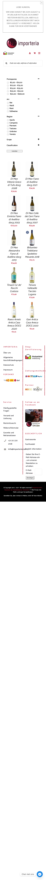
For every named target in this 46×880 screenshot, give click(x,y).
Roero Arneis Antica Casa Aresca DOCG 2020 (14, 324)
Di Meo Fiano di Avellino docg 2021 (32, 182)
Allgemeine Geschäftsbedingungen (12, 359)
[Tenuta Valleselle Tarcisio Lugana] (32, 268)
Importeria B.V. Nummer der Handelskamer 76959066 (23, 489)
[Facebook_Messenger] (40, 874)
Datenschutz (8, 365)
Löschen (14, 151)
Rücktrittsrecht (9, 423)
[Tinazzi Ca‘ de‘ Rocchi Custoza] (14, 268)
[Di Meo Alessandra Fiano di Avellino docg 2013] (14, 231)
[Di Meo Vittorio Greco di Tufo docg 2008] (14, 162)
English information (33, 449)
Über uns (7, 352)
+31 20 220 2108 (13, 442)
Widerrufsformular (11, 427)
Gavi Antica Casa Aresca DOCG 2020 (32, 323)
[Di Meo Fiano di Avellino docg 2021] (32, 162)
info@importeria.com (14, 449)
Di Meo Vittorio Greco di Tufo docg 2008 (14, 183)
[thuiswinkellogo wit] (8, 52)
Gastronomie (30, 439)
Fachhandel (30, 444)
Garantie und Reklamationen (9, 434)
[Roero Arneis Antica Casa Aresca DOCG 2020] (14, 303)
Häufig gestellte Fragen (10, 409)
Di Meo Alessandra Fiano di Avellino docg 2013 (14, 254)
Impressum (8, 369)
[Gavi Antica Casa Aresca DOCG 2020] (32, 303)
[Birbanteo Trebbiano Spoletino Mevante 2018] (32, 231)
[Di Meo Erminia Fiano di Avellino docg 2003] (14, 196)
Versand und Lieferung (8, 417)
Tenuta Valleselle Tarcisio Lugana (32, 289)
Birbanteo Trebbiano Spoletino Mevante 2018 (32, 252)
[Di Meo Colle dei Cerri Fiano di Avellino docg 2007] (32, 196)
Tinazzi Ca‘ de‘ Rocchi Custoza (14, 288)
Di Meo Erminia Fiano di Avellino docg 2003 (14, 218)
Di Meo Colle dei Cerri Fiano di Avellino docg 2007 (32, 218)
